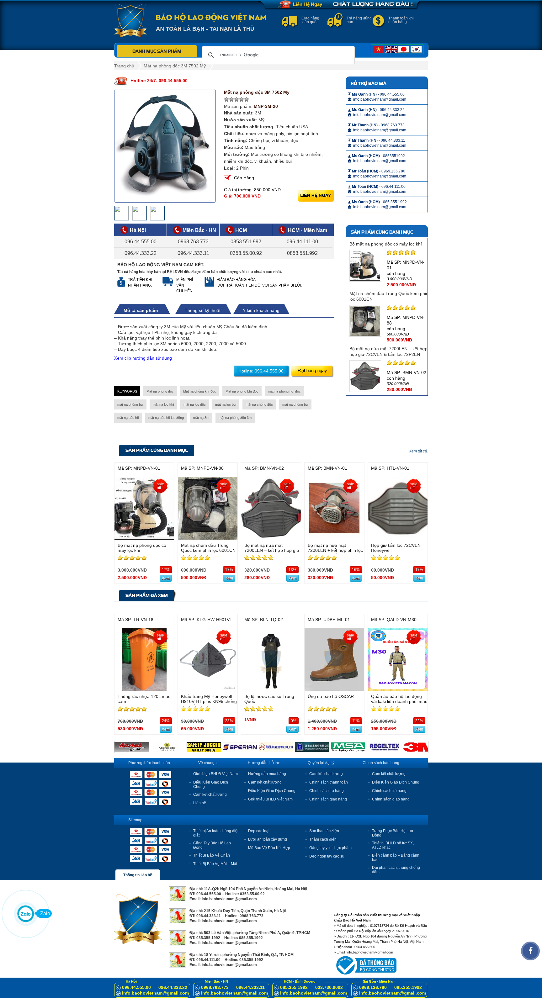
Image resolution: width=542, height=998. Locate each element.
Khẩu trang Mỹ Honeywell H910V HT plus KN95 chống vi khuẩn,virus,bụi (209, 701)
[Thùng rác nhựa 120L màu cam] (144, 689)
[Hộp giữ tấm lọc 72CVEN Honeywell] (398, 538)
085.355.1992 (294, 987)
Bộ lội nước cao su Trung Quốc (269, 699)
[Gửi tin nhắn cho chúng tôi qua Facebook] (530, 951)
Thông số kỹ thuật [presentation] (203, 310)
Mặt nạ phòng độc (160, 391)
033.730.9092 (329, 987)
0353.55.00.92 (246, 253)
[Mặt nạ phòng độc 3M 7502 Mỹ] (164, 145)
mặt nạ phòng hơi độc (284, 391)
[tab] (144, 310)
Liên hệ (199, 803)
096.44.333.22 (141, 253)
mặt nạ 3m (201, 418)
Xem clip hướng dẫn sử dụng (143, 358)
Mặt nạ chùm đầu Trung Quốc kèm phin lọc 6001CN (208, 548)
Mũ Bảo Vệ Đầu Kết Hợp (269, 848)
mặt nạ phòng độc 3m (235, 418)
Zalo (45, 913)
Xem (166, 578)
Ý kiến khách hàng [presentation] (261, 310)
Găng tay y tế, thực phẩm (330, 848)
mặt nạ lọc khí (163, 404)
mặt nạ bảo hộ (128, 418)
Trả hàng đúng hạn (359, 20)
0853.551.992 (246, 241)
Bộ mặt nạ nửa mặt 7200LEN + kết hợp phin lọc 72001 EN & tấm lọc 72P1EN (335, 553)
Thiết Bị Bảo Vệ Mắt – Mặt (215, 864)
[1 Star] (226, 99)
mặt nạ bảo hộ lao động (166, 418)
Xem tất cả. (418, 451)
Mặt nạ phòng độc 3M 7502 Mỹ (175, 66)
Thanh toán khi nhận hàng (401, 20)
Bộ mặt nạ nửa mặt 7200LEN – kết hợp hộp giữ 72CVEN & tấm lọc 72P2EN (271, 550)
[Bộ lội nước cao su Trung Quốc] (271, 689)
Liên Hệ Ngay (307, 4)
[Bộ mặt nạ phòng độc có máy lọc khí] (144, 538)
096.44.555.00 (141, 241)
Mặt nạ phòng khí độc (242, 391)
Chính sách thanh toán (328, 782)
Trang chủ (124, 66)
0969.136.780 (373, 987)
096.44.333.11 (193, 253)
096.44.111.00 (302, 241)
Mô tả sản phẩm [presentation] (141, 310)
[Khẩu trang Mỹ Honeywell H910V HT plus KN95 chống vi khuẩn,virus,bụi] (207, 689)
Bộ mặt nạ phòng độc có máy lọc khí (385, 243)
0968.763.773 (193, 241)
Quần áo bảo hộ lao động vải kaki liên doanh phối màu (399, 699)
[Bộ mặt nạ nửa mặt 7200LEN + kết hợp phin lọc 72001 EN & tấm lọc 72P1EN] (334, 538)
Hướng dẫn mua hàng (267, 774)
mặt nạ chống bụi (295, 404)
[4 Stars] (241, 99)
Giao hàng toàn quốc (310, 20)
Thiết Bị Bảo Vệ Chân (211, 855)
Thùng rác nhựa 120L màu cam (144, 699)
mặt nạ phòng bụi (130, 404)
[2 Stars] (231, 99)
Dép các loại (258, 831)
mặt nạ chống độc (259, 404)
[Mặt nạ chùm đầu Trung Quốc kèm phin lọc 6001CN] (207, 538)
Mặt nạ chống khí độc (199, 391)
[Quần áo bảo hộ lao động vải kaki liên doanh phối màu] (398, 689)
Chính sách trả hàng (326, 791)
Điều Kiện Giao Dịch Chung (271, 791)
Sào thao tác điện (324, 831)
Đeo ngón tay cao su (326, 856)
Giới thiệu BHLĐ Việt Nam (215, 774)
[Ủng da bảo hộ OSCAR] (334, 689)
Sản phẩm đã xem (146, 595)
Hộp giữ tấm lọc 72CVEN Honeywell (396, 548)
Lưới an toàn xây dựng (267, 839)
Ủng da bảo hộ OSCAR (331, 696)
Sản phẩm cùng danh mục (156, 450)
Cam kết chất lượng (210, 794)
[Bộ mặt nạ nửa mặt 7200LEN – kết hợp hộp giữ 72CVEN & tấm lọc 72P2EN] (271, 538)
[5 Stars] (246, 99)
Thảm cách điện (323, 839)
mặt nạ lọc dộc (194, 404)
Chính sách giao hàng (328, 799)
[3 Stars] (236, 99)
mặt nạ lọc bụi (225, 404)
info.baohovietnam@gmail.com (155, 992)
